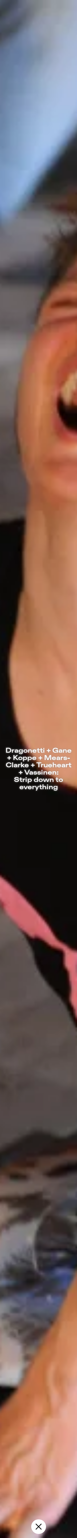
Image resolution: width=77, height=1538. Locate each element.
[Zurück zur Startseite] (39, 1527)
